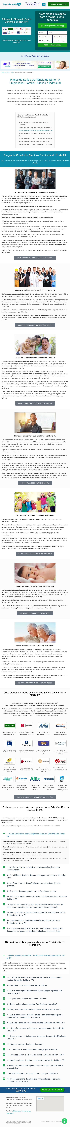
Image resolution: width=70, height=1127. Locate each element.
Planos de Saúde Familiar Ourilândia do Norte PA (36, 130)
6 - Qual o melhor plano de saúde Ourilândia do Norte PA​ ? (32, 1004)
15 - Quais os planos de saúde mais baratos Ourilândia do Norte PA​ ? (36, 1060)
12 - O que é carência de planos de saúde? (25, 1044)
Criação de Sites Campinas (57, 1121)
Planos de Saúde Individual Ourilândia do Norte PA (35, 135)
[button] (43, 4)
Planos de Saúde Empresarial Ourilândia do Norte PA (33, 124)
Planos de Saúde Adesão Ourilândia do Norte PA (35, 128)
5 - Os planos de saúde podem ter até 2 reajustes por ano (31, 891)
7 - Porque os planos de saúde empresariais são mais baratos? (33, 1009)
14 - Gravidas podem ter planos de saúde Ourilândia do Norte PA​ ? (35, 1055)
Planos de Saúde (5, 72)
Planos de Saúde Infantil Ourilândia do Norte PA (35, 138)
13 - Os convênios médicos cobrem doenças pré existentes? (33, 1049)
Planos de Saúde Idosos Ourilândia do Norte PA (35, 144)
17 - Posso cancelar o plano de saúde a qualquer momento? (32, 1073)
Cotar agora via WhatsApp (54, 26)
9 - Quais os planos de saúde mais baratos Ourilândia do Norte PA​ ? (36, 1023)
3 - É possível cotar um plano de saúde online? (27, 985)
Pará (12, 72)
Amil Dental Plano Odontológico (35, 56)
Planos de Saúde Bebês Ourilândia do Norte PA (35, 141)
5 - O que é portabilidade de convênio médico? (27, 999)
